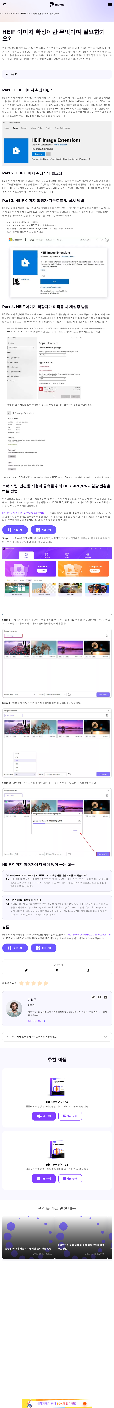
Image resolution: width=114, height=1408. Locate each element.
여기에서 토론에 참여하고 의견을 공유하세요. (34, 1036)
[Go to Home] (57, 4)
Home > (4, 13)
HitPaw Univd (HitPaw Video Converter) (24, 513)
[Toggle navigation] (110, 4)
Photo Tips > (14, 13)
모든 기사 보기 (35, 1021)
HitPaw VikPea (57, 1102)
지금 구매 (45, 1115)
